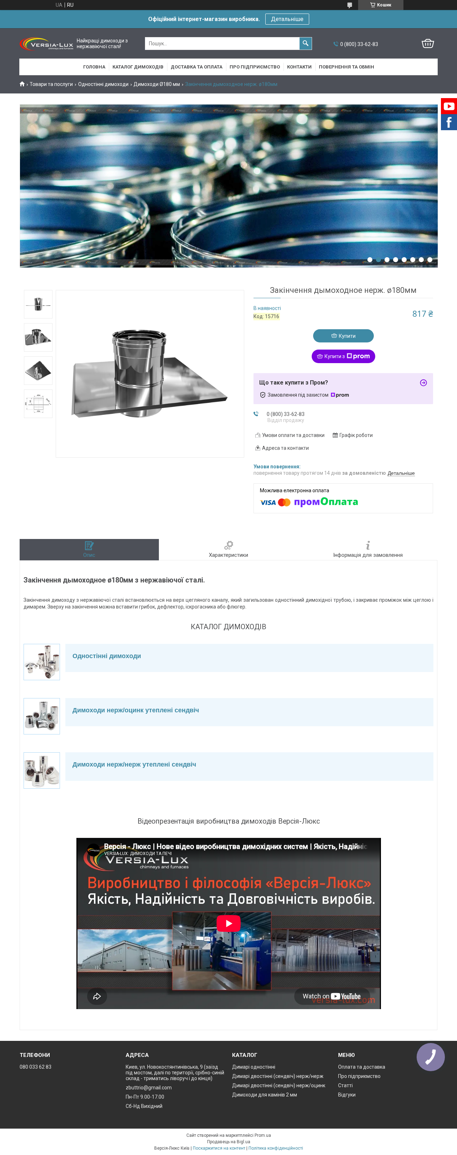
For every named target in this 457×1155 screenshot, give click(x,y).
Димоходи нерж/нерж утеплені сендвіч (134, 764)
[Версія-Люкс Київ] (46, 44)
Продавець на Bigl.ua (228, 1141)
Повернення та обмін (346, 67)
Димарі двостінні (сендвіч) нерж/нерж (277, 1076)
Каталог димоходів (138, 67)
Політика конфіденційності (275, 1148)
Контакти (299, 67)
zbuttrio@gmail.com (149, 1087)
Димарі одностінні (253, 1067)
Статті (345, 1085)
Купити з (335, 356)
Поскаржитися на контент (219, 1148)
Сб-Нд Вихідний (144, 1106)
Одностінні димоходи (103, 84)
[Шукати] (306, 43)
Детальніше (287, 19)
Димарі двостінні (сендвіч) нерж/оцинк (278, 1085)
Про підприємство (255, 67)
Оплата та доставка (361, 1067)
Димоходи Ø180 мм (157, 84)
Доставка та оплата (196, 67)
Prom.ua (263, 1135)
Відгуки (347, 1095)
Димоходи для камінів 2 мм (264, 1095)
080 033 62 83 (35, 1067)
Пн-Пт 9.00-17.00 (145, 1097)
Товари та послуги (51, 84)
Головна (94, 67)
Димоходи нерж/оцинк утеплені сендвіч (135, 710)
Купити (347, 336)
